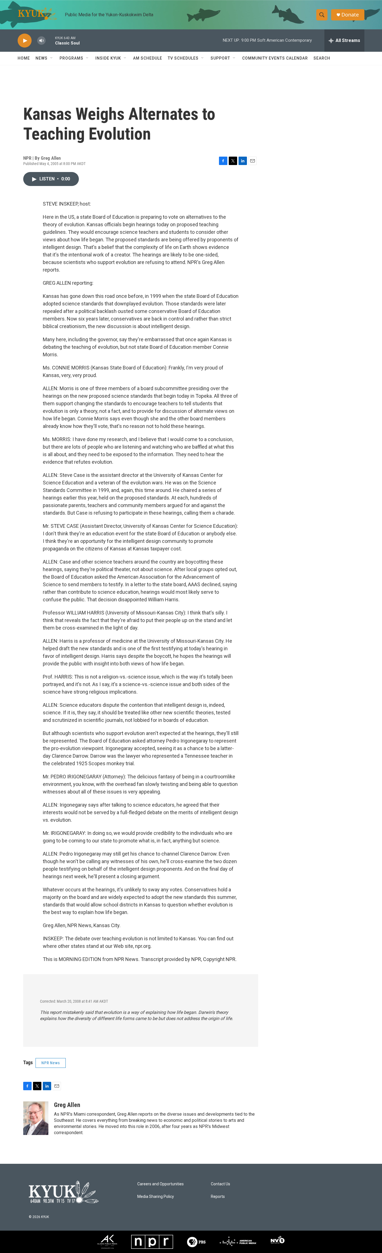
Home (24, 58)
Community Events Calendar (275, 58)
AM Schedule (147, 58)
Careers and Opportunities (160, 1184)
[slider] (50, 40)
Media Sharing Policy (155, 1197)
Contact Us (220, 1184)
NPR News (50, 1063)
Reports (218, 1197)
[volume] (41, 40)
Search (321, 58)
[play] (24, 40)
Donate (350, 15)
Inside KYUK (108, 58)
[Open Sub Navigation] (51, 58)
